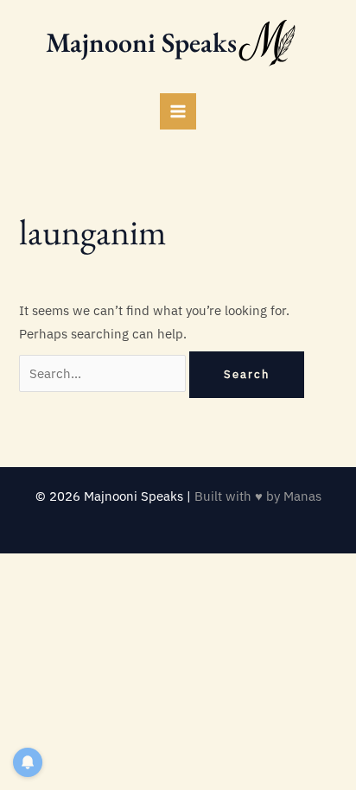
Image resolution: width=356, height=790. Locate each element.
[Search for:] (104, 373)
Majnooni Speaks (141, 42)
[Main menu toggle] (178, 111)
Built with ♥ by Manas (257, 496)
